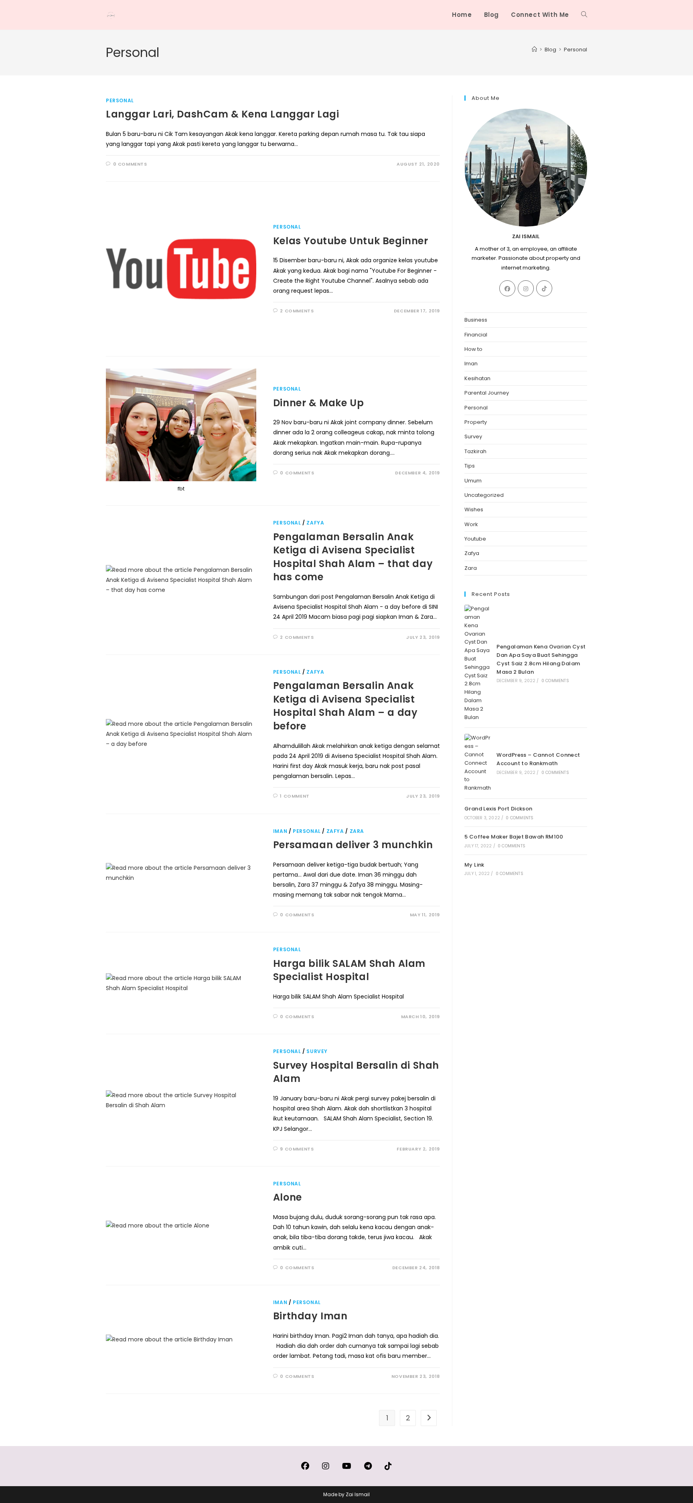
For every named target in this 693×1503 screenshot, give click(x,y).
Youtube (475, 539)
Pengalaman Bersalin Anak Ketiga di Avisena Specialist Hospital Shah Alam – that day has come (353, 557)
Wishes (473, 509)
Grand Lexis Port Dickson (498, 808)
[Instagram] (526, 288)
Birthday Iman (310, 1316)
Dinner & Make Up (318, 402)
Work (471, 524)
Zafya (315, 522)
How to (473, 349)
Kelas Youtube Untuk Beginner (350, 240)
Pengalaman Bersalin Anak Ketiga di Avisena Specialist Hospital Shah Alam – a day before (345, 706)
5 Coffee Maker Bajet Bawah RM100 (513, 837)
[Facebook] (507, 288)
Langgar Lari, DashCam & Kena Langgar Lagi (222, 114)
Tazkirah (475, 451)
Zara (357, 831)
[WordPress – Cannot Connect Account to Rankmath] (478, 763)
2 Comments (297, 311)
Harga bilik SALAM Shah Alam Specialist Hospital (349, 970)
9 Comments (297, 1149)
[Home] (534, 49)
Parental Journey (486, 393)
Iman (280, 831)
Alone (287, 1197)
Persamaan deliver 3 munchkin (353, 844)
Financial (475, 334)
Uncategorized (484, 495)
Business (475, 320)
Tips (469, 466)
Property (475, 422)
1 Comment (294, 796)
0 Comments (130, 164)
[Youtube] (346, 1466)
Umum (473, 480)
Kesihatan (477, 378)
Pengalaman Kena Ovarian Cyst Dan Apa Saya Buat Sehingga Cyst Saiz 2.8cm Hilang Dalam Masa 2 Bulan (541, 659)
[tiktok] (544, 288)
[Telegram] (368, 1466)
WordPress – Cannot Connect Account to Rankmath (538, 759)
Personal (575, 49)
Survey (317, 1051)
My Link (474, 865)
